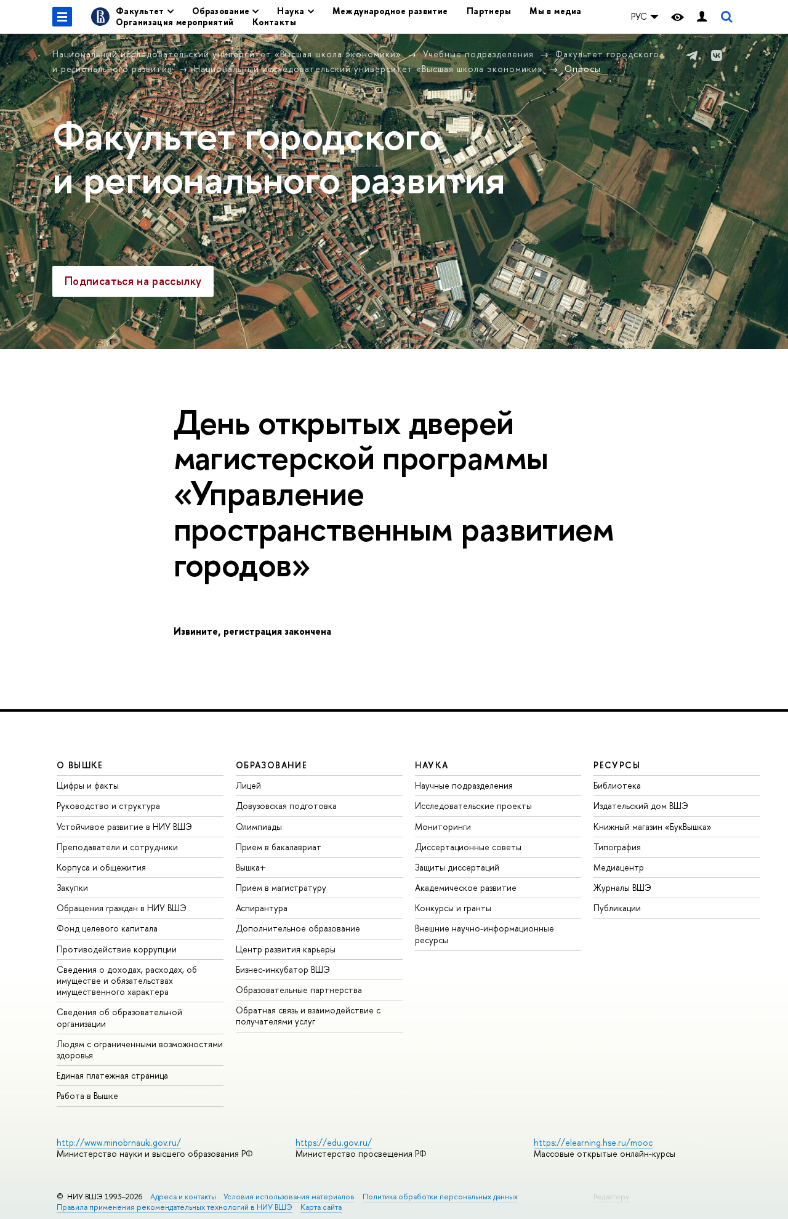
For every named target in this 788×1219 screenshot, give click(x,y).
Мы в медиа (555, 11)
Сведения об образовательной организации (119, 1017)
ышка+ (251, 867)
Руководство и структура (108, 805)
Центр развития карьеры (286, 949)
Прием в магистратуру (281, 887)
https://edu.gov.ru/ (334, 1142)
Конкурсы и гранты (453, 908)
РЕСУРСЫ (616, 765)
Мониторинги (443, 826)
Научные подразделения (464, 785)
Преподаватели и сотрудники (117, 847)
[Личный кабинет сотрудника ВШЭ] (702, 17)
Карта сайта (321, 1207)
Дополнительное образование (298, 928)
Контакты (274, 22)
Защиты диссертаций (457, 867)
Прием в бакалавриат (278, 847)
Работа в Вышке (87, 1095)
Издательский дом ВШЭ (640, 805)
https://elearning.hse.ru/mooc (593, 1142)
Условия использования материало (289, 1196)
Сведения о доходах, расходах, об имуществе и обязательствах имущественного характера (127, 980)
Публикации (617, 908)
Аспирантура (261, 908)
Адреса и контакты (183, 1196)
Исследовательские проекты (473, 805)
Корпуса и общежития (101, 867)
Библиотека (617, 785)
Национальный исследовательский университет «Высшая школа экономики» (226, 54)
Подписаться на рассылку (133, 281)
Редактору (611, 1196)
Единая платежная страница (112, 1075)
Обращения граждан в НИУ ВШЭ (122, 908)
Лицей (248, 785)
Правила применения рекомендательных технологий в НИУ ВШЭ (174, 1207)
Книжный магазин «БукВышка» (652, 826)
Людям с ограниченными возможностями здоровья (140, 1049)
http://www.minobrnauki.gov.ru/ (119, 1142)
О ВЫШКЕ (80, 765)
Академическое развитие (466, 887)
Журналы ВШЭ (622, 887)
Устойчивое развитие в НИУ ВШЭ (124, 826)
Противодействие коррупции (117, 949)
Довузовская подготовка (286, 805)
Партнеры (489, 11)
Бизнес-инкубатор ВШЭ (283, 969)
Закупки (72, 887)
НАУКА (432, 765)
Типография (617, 847)
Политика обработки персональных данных (440, 1196)
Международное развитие (390, 11)
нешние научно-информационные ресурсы (484, 933)
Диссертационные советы (468, 847)
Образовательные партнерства (299, 990)
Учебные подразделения (478, 54)
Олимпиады (259, 826)
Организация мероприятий (175, 22)
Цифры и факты (88, 785)
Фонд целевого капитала (107, 928)
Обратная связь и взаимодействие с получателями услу (308, 1015)
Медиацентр (618, 867)
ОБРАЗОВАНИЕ (271, 765)
